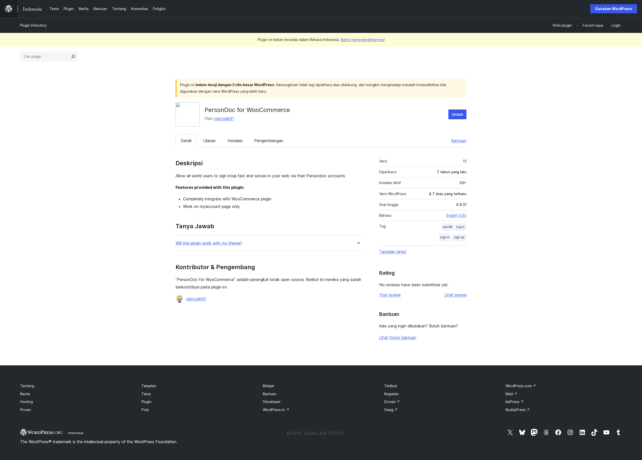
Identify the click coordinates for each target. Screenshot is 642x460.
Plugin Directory (33, 25)
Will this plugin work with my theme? (209, 243)
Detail (186, 140)
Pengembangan (268, 140)
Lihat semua (455, 294)
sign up (459, 237)
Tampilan (148, 386)
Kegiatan (391, 394)
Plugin (146, 401)
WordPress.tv (276, 410)
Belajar (268, 386)
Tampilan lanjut (392, 251)
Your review (390, 294)
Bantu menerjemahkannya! (363, 39)
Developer (272, 401)
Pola (145, 410)
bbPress (515, 401)
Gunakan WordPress (613, 9)
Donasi (392, 401)
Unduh (457, 114)
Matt (511, 394)
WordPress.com (521, 386)
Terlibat (390, 386)
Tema (146, 394)
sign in (445, 237)
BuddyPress (518, 410)
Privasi (25, 410)
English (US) (456, 215)
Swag (391, 410)
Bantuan (458, 140)
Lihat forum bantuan (397, 337)
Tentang (27, 386)
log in (460, 227)
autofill (447, 227)
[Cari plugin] (73, 56)
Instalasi (235, 140)
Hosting (26, 401)
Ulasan (209, 140)
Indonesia (75, 433)
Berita (25, 394)
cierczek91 (224, 118)
